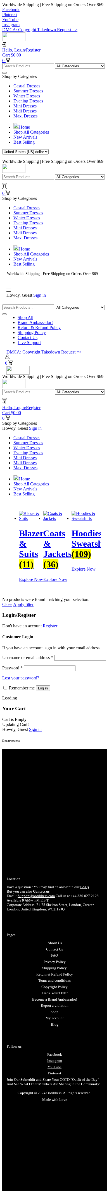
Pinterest (54, 1073)
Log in (43, 688)
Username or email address (27, 657)
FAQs (84, 887)
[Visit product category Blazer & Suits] (31, 518)
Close (7, 604)
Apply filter (23, 604)
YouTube (54, 1067)
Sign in (39, 295)
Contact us (41, 891)
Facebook (54, 1054)
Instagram (54, 1061)
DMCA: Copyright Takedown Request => (39, 29)
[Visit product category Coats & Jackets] (57, 518)
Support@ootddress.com (36, 896)
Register (50, 625)
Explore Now (31, 579)
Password (12, 668)
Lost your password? (20, 678)
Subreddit (27, 1079)
